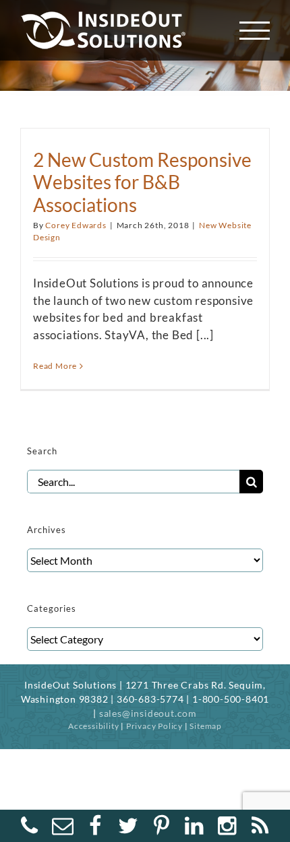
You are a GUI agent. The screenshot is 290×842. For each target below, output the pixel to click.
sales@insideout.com (148, 713)
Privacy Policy (154, 726)
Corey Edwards (75, 225)
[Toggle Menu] (255, 31)
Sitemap (206, 726)
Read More (55, 366)
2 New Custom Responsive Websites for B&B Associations (142, 182)
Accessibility (93, 726)
